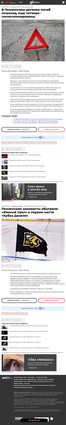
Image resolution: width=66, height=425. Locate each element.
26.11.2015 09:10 (5, 7)
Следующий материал (34, 420)
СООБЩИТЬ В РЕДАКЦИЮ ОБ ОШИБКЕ (23, 387)
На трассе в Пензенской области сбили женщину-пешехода (35, 123)
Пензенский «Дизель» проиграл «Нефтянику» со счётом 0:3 (25, 342)
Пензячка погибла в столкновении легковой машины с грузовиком (27, 171)
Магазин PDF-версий (41, 377)
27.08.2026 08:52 (6, 206)
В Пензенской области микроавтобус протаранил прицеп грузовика (27, 176)
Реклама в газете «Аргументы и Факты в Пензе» (40, 381)
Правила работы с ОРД (20, 381)
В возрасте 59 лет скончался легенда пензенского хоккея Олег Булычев (28, 331)
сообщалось (19, 292)
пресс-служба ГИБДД (7, 62)
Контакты (27, 383)
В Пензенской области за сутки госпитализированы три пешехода (38, 119)
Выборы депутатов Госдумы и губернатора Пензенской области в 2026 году (34, 385)
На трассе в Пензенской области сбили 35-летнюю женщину (36, 121)
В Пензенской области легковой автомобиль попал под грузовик (26, 165)
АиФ (13, 261)
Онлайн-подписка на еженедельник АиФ (25, 379)
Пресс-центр (31, 377)
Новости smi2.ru (7, 201)
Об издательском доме (20, 377)
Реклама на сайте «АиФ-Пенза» (46, 379)
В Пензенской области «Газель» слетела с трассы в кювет (24, 160)
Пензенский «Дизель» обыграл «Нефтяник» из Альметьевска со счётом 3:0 (29, 347)
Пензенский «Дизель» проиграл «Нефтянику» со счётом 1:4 (25, 336)
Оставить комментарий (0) (51, 129)
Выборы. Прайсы (18, 383)
